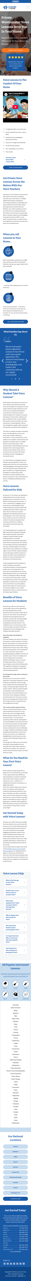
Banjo (15, 1010)
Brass (15, 1024)
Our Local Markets (15, 1251)
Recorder (16, 1093)
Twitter (8, 1264)
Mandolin (16, 1062)
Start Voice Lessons (15, 50)
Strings (16, 1101)
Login (15, 1)
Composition (16, 1035)
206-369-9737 (23, 1247)
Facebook (4, 1264)
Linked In (11, 1264)
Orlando (15, 1182)
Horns (16, 1057)
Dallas (15, 1157)
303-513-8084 (23, 1234)
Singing (16, 1098)
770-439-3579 (23, 1228)
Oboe (15, 1082)
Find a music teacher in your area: (15, 1226)
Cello (15, 1027)
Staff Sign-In (22, 1276)
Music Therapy (15, 1079)
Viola (15, 1114)
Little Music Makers (16, 1060)
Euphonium (15, 1040)
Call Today (15, 321)
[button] (12, 379)
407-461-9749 (23, 1245)
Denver (15, 1162)
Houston (15, 1167)
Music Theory (16, 1076)
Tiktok (20, 1264)
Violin (26, 988)
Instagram (24, 1264)
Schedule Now (15, 1198)
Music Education (16, 1068)
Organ (16, 1084)
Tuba (15, 1109)
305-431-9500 (23, 1241)
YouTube (14, 1264)
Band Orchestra (15, 1007)
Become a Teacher (11, 1276)
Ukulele (16, 1112)
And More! (26, 999)
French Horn (16, 1049)
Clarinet (15, 1032)
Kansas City (15, 1172)
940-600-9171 (23, 1232)
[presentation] (3, 361)
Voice (5, 999)
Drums (15, 999)
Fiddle (16, 1043)
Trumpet (15, 1106)
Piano (5, 988)
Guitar (15, 988)
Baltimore (15, 1151)
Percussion (15, 1087)
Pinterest (17, 1264)
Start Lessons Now (15, 167)
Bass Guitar (15, 1018)
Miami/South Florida (15, 1177)
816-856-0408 (23, 1239)
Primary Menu (27, 7)
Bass (15, 1016)
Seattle (15, 1187)
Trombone (16, 1104)
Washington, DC (15, 1193)
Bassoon (15, 1021)
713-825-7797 (23, 1236)
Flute (15, 1046)
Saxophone (15, 1095)
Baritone (15, 1013)
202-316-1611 (23, 1230)
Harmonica (15, 1054)
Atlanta (15, 1146)
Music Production (16, 1073)
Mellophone (15, 1065)
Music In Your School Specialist (16, 1071)
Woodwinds (15, 1123)
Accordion (16, 1005)
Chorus (16, 1029)
